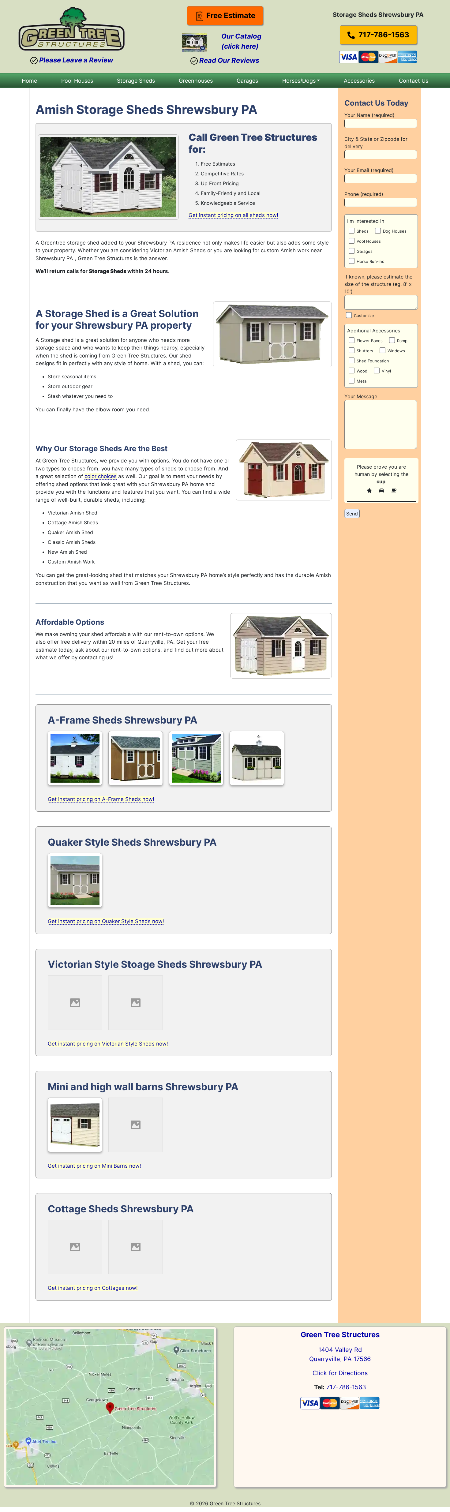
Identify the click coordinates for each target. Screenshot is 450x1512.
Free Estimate (229, 15)
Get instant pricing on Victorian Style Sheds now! (108, 1044)
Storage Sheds (136, 80)
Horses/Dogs (299, 80)
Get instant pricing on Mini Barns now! (94, 1166)
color (90, 476)
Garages (247, 80)
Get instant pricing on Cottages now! (93, 1288)
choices (106, 476)
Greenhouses (196, 80)
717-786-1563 (383, 34)
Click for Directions (340, 1373)
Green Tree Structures (340, 1334)
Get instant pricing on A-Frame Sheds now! (101, 799)
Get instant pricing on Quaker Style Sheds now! (106, 921)
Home (29, 80)
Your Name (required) (369, 115)
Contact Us (413, 80)
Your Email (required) (369, 170)
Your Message (360, 396)
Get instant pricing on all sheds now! (233, 215)
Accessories (359, 80)
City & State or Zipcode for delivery (375, 142)
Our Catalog (241, 36)
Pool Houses (77, 80)
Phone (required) (363, 194)
